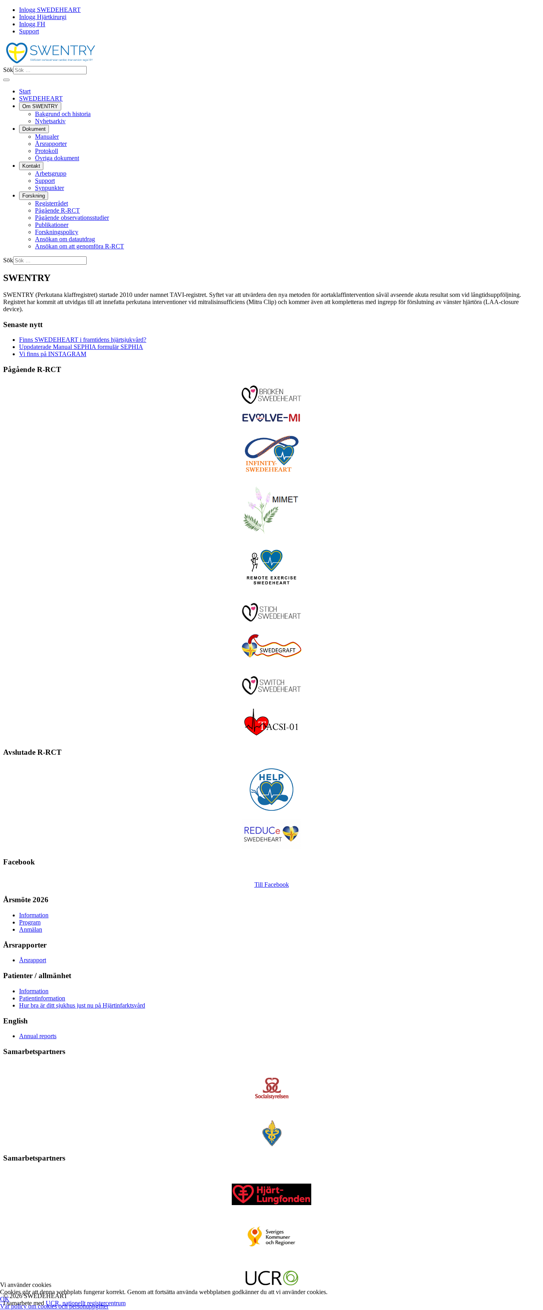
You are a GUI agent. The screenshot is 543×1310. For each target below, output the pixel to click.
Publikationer (51, 224)
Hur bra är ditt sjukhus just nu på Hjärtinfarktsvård (82, 1005)
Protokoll (46, 150)
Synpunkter (49, 187)
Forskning (33, 196)
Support (29, 31)
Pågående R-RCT (57, 210)
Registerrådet (51, 203)
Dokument (34, 129)
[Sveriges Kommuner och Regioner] (271, 1236)
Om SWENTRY (40, 106)
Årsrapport (32, 960)
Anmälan (30, 929)
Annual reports (37, 1036)
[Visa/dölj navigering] (6, 80)
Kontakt (31, 166)
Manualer (47, 136)
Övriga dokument (57, 158)
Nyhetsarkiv (50, 121)
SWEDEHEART (41, 98)
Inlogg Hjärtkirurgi (42, 17)
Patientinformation (42, 998)
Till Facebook (271, 884)
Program (30, 922)
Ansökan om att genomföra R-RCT (79, 246)
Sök (8, 69)
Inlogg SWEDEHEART (50, 9)
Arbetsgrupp (50, 173)
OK (5, 1299)
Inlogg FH (32, 24)
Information (33, 915)
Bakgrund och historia (63, 113)
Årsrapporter (51, 143)
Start (25, 91)
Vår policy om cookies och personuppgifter (54, 1306)
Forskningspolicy (56, 232)
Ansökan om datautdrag (65, 239)
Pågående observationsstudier (72, 217)
